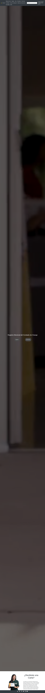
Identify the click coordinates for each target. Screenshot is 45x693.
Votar (16, 1)
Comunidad (7, 4)
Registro (13, 1)
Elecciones (23, 1)
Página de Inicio (8, 1)
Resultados (19, 1)
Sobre (11, 4)
